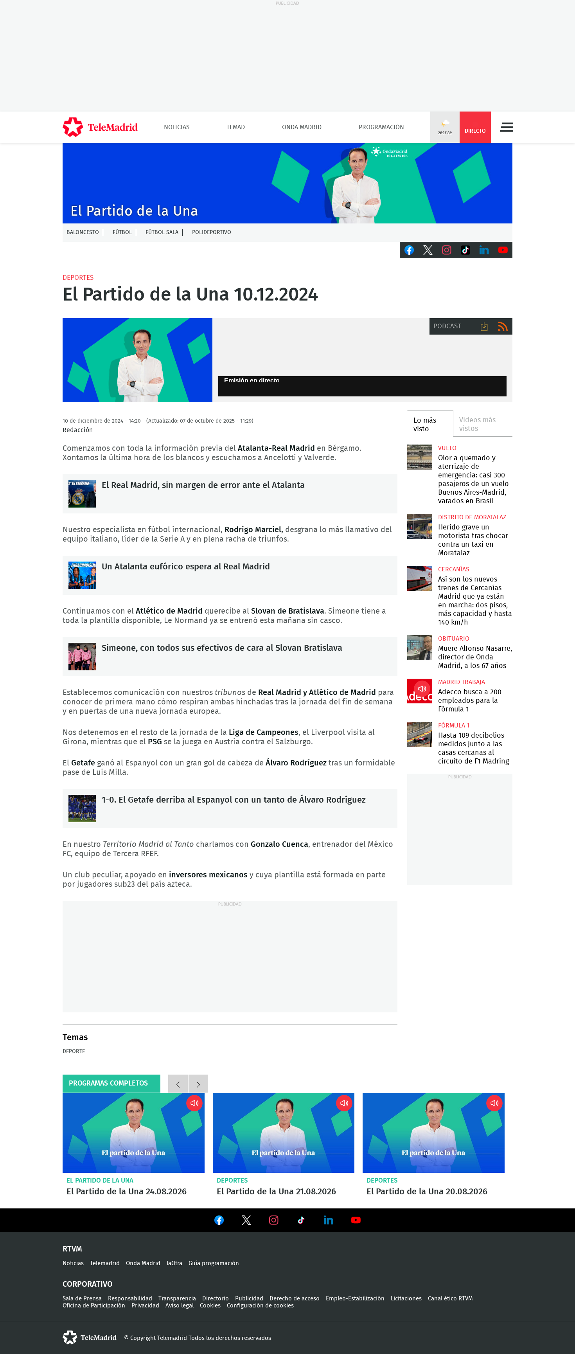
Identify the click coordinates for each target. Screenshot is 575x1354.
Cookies (210, 1306)
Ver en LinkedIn (328, 1220)
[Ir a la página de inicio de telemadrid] (100, 127)
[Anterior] (178, 1084)
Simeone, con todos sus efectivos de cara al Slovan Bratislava (82, 656)
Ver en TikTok (301, 1221)
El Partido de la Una (99, 1180)
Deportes (78, 277)
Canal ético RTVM (450, 1299)
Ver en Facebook (219, 1221)
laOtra (174, 1263)
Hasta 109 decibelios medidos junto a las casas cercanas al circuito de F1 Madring (419, 734)
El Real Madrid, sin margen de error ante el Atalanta (82, 494)
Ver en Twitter (246, 1221)
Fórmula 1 (453, 725)
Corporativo (88, 1284)
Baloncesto (82, 232)
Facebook (409, 250)
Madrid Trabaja (461, 682)
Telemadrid (105, 1263)
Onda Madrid (302, 127)
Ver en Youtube (356, 1220)
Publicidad (249, 1299)
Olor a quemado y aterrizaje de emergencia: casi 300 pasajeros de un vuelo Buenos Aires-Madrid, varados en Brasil (419, 457)
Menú (506, 127)
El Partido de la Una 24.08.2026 (134, 1133)
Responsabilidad (130, 1299)
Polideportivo (211, 232)
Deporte (74, 1051)
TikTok (465, 250)
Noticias (177, 127)
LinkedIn (484, 250)
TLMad (235, 127)
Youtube (503, 250)
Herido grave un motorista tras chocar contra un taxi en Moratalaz (419, 526)
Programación (381, 127)
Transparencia (177, 1299)
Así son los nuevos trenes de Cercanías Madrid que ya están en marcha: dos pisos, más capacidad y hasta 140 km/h (419, 578)
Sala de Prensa (82, 1299)
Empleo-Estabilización (355, 1299)
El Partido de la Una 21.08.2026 (284, 1133)
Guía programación (214, 1263)
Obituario (453, 639)
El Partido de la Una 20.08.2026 (434, 1133)
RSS (503, 326)
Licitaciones (406, 1299)
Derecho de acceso (295, 1299)
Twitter (428, 250)
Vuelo (447, 448)
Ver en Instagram (274, 1220)
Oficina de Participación (94, 1306)
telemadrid (90, 1337)
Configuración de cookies (260, 1306)
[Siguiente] (198, 1084)
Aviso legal (179, 1306)
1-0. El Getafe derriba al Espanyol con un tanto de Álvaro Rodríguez (82, 808)
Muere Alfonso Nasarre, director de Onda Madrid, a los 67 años (419, 647)
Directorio (215, 1299)
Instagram (446, 250)
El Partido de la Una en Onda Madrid (137, 360)
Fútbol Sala (162, 232)
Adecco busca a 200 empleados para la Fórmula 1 (419, 691)
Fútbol (122, 232)
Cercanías (453, 569)
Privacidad (145, 1306)
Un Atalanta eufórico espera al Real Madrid (82, 575)
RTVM (72, 1249)
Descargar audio (484, 326)
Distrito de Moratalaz (472, 517)
